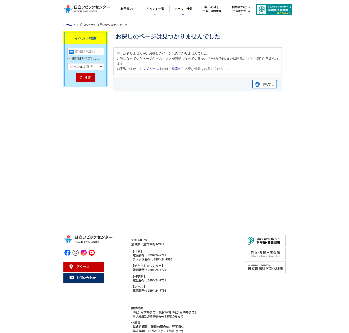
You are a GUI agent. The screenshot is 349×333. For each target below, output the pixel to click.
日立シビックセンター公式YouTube (92, 253)
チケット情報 (183, 8)
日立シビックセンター (86, 9)
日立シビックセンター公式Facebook (67, 253)
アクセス (83, 266)
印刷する (268, 84)
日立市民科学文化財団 (265, 267)
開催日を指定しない (86, 58)
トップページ (149, 69)
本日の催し (212, 9)
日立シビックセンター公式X (76, 253)
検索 (175, 69)
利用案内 (127, 8)
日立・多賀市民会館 (265, 254)
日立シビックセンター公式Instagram (84, 253)
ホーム (67, 24)
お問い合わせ (86, 277)
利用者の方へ (240, 9)
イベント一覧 (155, 8)
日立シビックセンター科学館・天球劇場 (274, 9)
